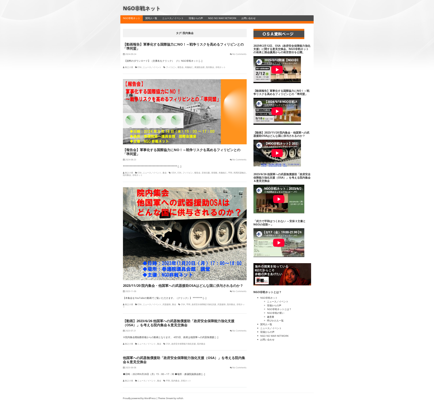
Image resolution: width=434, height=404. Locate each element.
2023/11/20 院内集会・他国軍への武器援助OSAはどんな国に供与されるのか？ (183, 285)
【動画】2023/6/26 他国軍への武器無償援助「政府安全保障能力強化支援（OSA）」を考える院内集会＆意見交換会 (178, 323)
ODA (173, 172)
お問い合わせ (248, 18)
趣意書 (270, 316)
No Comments (239, 54)
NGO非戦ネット (142, 8)
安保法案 (206, 172)
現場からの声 (196, 18)
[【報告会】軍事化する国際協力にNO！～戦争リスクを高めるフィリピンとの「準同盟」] (185, 111)
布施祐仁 (189, 67)
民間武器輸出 (240, 172)
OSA (139, 67)
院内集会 (210, 67)
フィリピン (171, 67)
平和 (230, 172)
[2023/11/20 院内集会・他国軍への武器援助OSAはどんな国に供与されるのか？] (185, 233)
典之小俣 (129, 67)
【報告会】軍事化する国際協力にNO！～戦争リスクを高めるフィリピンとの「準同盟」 (181, 151)
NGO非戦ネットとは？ (279, 309)
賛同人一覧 (151, 18)
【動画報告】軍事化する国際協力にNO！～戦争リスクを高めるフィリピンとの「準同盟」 (183, 46)
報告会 (180, 67)
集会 (165, 172)
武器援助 (167, 304)
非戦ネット (220, 67)
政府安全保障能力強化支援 (204, 304)
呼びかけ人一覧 (275, 320)
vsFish (180, 398)
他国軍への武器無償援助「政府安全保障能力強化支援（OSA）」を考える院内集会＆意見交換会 (184, 359)
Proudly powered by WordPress (139, 398)
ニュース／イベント (173, 18)
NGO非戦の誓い (275, 312)
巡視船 (214, 172)
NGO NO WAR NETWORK (222, 18)
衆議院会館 (199, 67)
